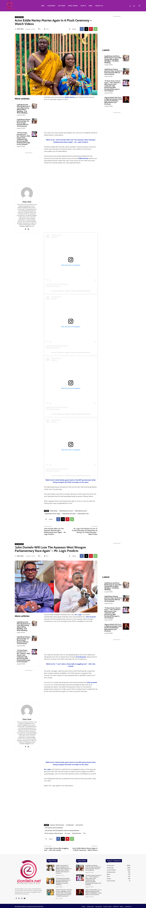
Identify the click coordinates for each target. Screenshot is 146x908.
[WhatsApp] (95, 29)
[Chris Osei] (27, 193)
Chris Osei (20, 29)
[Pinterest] (91, 29)
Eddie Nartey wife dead (69, 513)
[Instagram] (134, 6)
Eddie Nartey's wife (83, 513)
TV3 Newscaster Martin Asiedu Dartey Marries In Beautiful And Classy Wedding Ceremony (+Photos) (63, 881)
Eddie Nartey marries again (52, 513)
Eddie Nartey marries (81, 511)
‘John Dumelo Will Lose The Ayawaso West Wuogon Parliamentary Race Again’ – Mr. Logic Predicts (55, 531)
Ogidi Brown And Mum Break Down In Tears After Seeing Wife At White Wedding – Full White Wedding (23, 109)
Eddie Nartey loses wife (66, 511)
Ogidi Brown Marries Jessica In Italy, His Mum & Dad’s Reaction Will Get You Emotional (23, 123)
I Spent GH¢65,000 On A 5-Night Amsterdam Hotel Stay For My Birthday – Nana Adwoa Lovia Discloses (113, 101)
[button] (139, 5)
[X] (86, 29)
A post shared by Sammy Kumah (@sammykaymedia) (70, 291)
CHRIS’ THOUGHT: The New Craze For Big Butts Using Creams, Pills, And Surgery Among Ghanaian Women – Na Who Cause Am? (64, 893)
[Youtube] (24, 898)
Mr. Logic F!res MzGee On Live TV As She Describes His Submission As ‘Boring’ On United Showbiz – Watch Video (84, 531)
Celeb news (19, 17)
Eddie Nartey (69, 97)
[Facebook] (130, 6)
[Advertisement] (29, 166)
